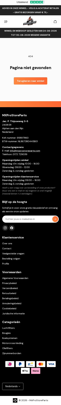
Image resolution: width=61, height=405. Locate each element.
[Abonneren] (55, 219)
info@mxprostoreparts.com (25, 150)
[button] (5, 21)
